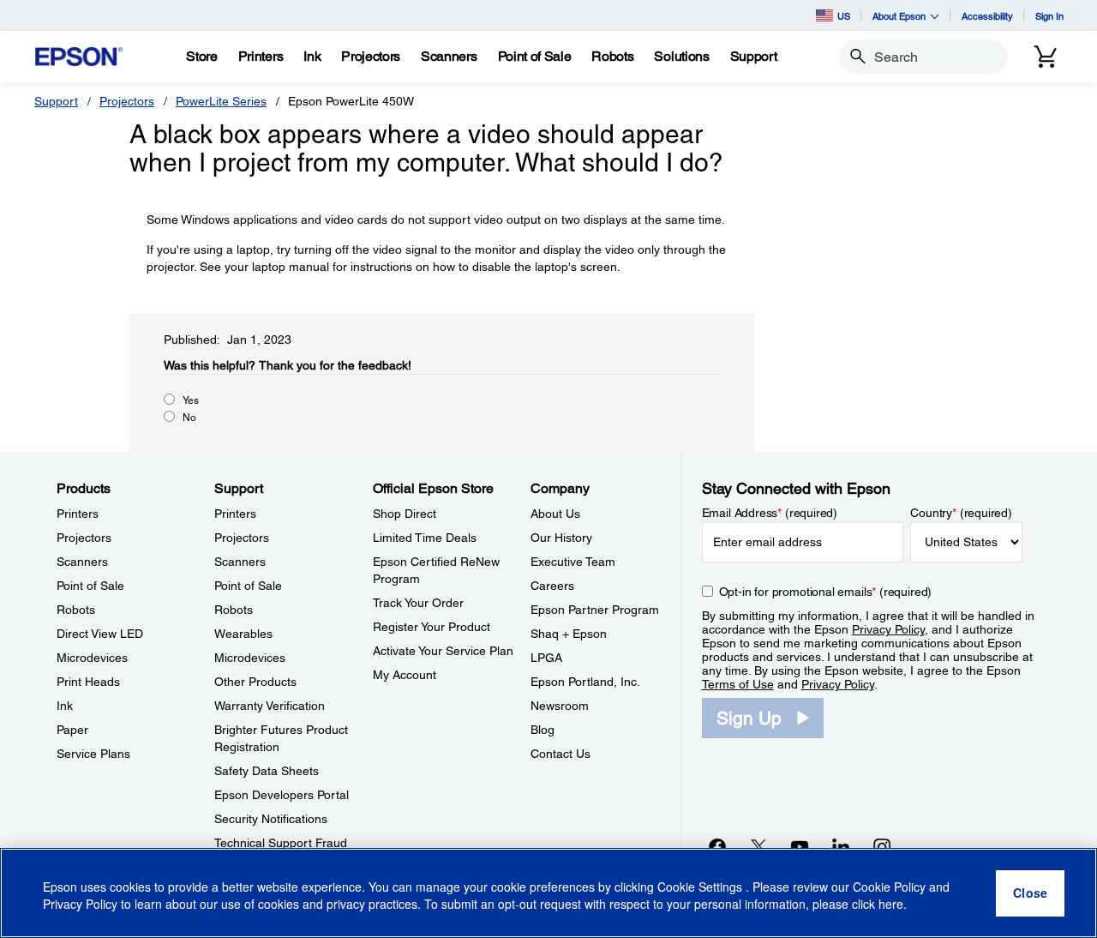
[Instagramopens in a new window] (881, 846)
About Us (555, 513)
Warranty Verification (269, 706)
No (189, 418)
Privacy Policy (888, 629)
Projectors (126, 101)
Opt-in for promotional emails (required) (825, 591)
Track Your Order (418, 603)
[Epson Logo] (78, 57)
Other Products (255, 681)
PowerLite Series (221, 101)
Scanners (82, 561)
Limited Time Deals (425, 537)
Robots (76, 609)
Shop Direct (404, 513)
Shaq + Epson (569, 633)
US (843, 15)
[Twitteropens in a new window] (758, 846)
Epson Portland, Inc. (585, 681)
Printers (78, 513)
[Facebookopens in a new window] (717, 846)
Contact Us (560, 754)
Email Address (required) (770, 513)
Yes (191, 400)
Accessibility (987, 15)
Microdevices (92, 657)
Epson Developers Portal (281, 795)
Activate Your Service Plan (443, 651)
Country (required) (961, 513)
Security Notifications (270, 819)
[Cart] (1045, 56)
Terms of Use (738, 684)
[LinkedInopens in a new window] (840, 846)
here (890, 904)
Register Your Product (431, 627)
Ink (65, 706)
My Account (404, 675)
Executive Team (573, 561)
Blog (542, 730)
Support (56, 101)
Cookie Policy (889, 886)
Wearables (243, 633)
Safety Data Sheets (266, 771)
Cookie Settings (701, 886)
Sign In (1049, 15)
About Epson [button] (899, 15)
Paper (72, 730)
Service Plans (93, 754)
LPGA (546, 657)
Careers (552, 585)
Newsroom (560, 706)
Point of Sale (90, 585)
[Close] (1030, 893)
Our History (561, 537)
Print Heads (88, 681)
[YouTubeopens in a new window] (799, 846)
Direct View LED (100, 633)
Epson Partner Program (595, 609)
